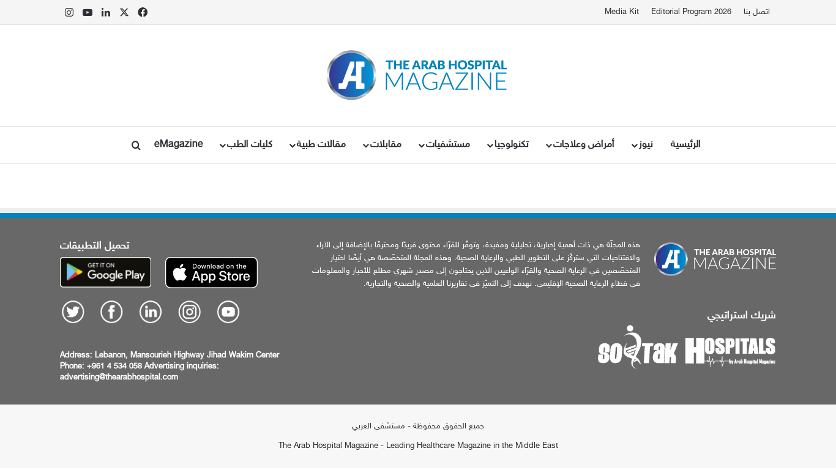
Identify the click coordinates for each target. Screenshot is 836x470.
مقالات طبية (321, 145)
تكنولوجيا (512, 145)
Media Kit (622, 12)
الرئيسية (686, 145)
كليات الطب (249, 145)
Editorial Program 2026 (691, 12)
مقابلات (385, 145)
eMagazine (178, 145)
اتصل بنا (757, 12)
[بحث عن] (136, 145)
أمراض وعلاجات (583, 145)
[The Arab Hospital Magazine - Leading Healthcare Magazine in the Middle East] (418, 76)
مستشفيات (448, 145)
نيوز (646, 145)
